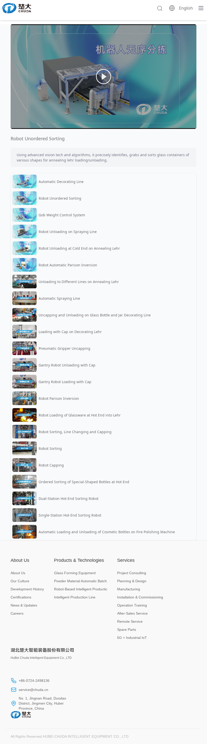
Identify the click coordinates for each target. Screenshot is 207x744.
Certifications (21, 597)
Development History (27, 589)
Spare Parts (126, 629)
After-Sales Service (132, 613)
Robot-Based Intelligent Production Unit (80, 589)
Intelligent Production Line (74, 597)
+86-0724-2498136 (34, 681)
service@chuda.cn (33, 690)
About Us (18, 573)
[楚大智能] (16, 8)
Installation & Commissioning (140, 597)
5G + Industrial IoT (132, 638)
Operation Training (132, 605)
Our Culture (20, 581)
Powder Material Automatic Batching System (80, 581)
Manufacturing (128, 589)
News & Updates (24, 605)
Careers (17, 613)
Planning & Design (131, 581)
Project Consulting (131, 573)
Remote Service (130, 621)
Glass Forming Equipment (75, 573)
